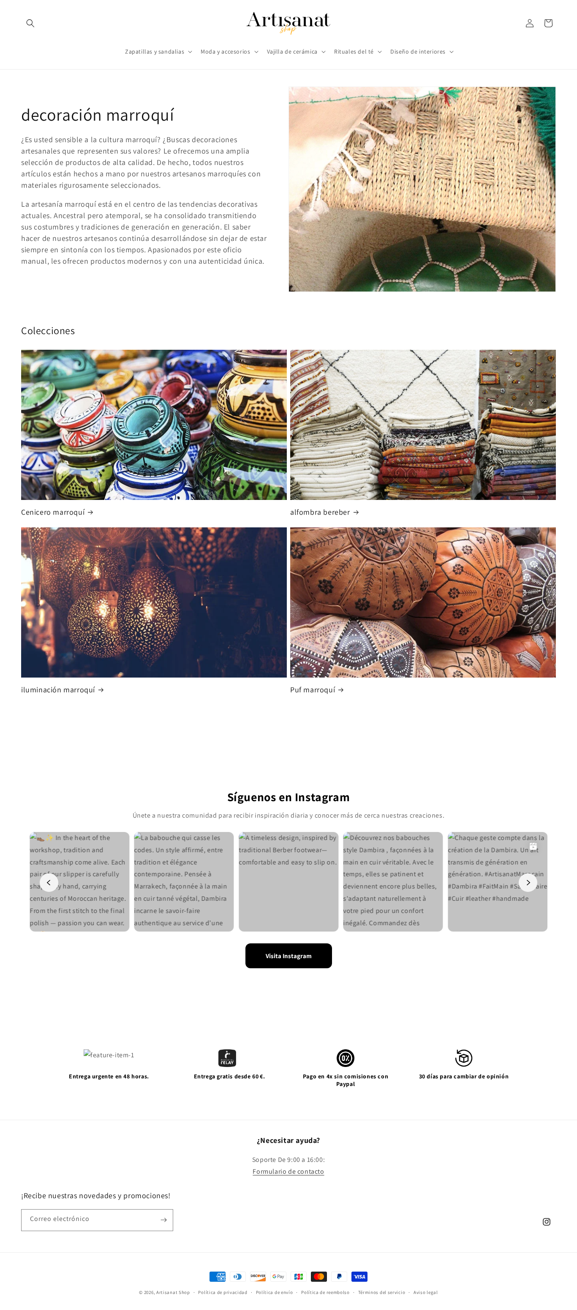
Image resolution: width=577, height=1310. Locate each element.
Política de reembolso (325, 1292)
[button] (30, 23)
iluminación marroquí (58, 689)
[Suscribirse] (163, 1220)
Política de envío (274, 1292)
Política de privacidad (222, 1292)
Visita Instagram (289, 956)
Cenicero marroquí (52, 512)
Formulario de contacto (288, 1171)
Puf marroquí (312, 689)
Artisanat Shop (173, 1292)
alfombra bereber (320, 512)
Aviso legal (426, 1292)
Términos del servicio (382, 1292)
